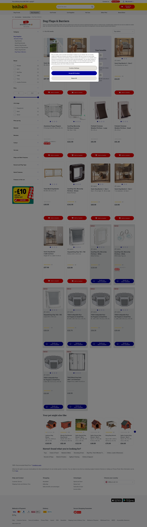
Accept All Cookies (74, 73)
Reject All (74, 78)
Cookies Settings (74, 68)
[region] (74, 67)
